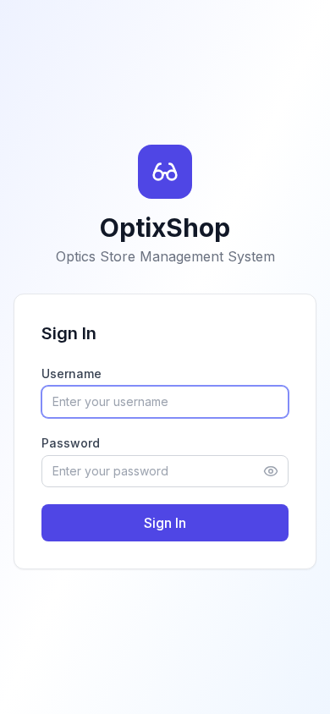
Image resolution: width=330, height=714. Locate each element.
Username (71, 373)
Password (70, 443)
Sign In (165, 522)
